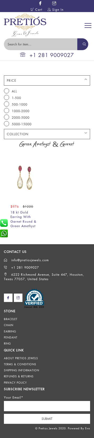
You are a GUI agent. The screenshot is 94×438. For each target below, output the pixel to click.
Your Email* (13, 397)
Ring (7, 343)
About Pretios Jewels (21, 358)
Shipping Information (21, 370)
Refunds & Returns (19, 376)
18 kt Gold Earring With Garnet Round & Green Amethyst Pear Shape (23, 221)
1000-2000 (21, 111)
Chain (8, 325)
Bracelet (10, 319)
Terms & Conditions (20, 364)
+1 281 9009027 (52, 55)
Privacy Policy (15, 382)
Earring (10, 331)
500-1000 (19, 104)
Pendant (10, 337)
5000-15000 (22, 124)
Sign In (57, 9)
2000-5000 (21, 117)
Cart (38, 9)
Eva (87, 428)
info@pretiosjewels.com (29, 260)
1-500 (16, 98)
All (14, 91)
